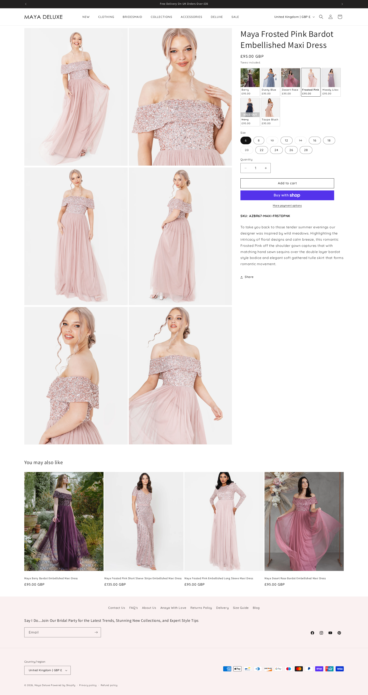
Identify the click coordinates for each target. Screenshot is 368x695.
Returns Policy (201, 608)
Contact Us (116, 608)
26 (291, 150)
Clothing (106, 17)
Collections (161, 17)
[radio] (250, 82)
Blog (256, 608)
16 (314, 141)
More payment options (287, 205)
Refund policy (109, 685)
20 (249, 151)
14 (303, 141)
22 (262, 150)
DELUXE (217, 17)
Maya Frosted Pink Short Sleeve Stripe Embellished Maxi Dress (143, 578)
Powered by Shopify (63, 685)
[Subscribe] (96, 632)
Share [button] (249, 277)
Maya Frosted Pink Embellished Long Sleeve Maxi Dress (218, 578)
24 (276, 150)
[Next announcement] (342, 4)
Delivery (222, 608)
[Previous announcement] (25, 4)
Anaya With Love (173, 608)
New (86, 17)
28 (306, 150)
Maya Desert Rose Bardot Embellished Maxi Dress (295, 578)
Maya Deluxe (42, 685)
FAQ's (133, 608)
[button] (321, 16)
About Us (149, 608)
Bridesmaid (132, 17)
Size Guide (241, 608)
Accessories (191, 17)
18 (329, 141)
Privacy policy (88, 685)
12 (286, 141)
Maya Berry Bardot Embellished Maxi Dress (51, 578)
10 (274, 141)
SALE (235, 17)
